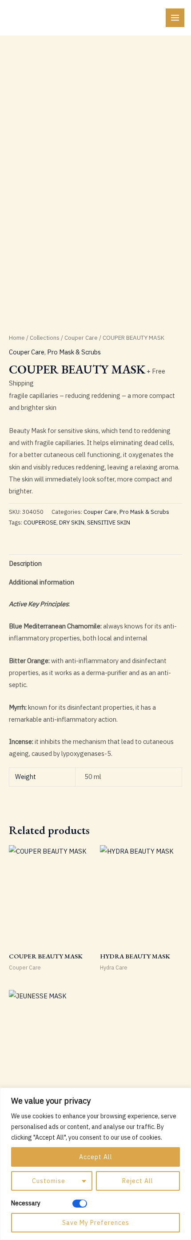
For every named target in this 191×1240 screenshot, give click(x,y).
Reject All (137, 1181)
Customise (48, 1181)
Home (17, 338)
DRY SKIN (71, 522)
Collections (45, 338)
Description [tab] (25, 563)
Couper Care (81, 338)
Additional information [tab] (41, 582)
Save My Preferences (95, 1223)
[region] (95, 1164)
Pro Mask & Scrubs (74, 352)
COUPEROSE (40, 522)
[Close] (181, 1095)
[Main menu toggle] (175, 17)
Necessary (25, 1203)
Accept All (95, 1157)
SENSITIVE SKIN (108, 522)
